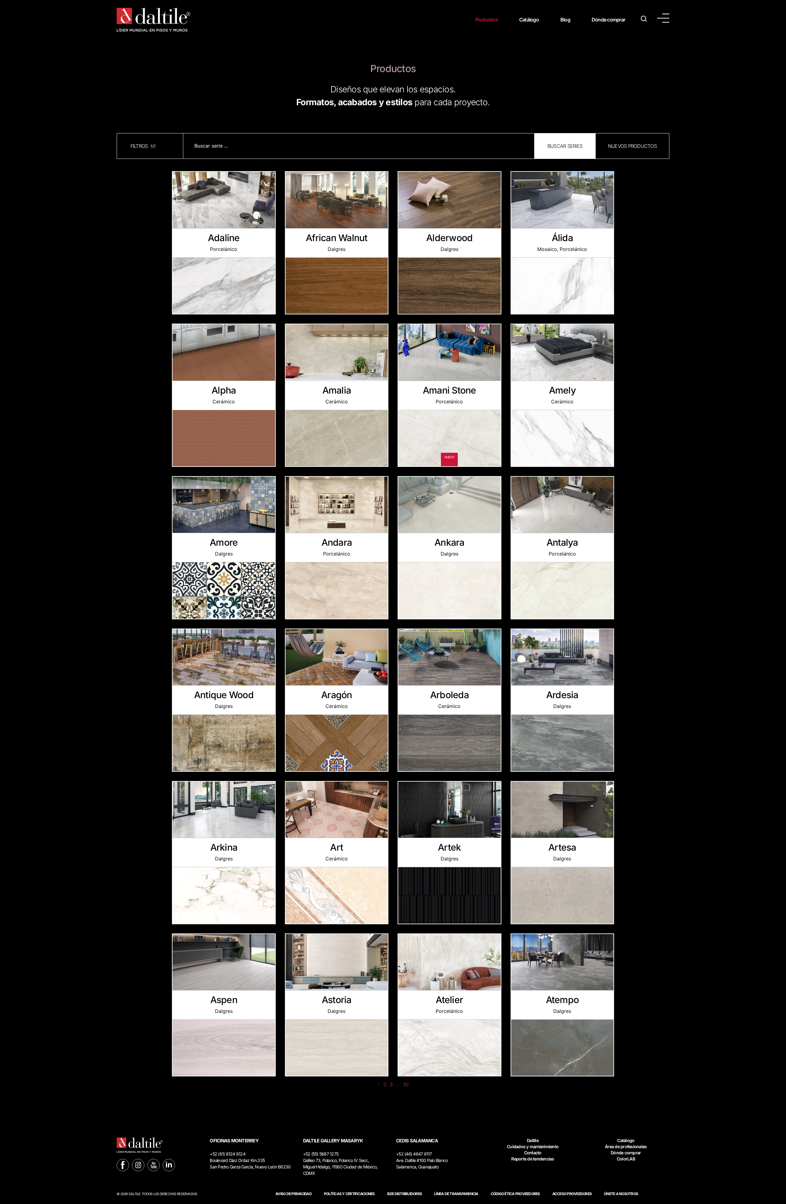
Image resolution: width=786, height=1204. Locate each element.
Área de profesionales (626, 1146)
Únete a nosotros (621, 1193)
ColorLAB (626, 1158)
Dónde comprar (608, 20)
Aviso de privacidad (293, 1193)
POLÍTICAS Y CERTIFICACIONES (349, 1193)
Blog (565, 20)
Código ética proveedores (515, 1193)
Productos (486, 20)
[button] (565, 146)
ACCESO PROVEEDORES (572, 1193)
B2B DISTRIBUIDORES (404, 1193)
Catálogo (529, 20)
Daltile (533, 1140)
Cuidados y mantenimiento (532, 1146)
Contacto (533, 1152)
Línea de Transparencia (456, 1193)
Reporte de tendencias (532, 1158)
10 (405, 1084)
